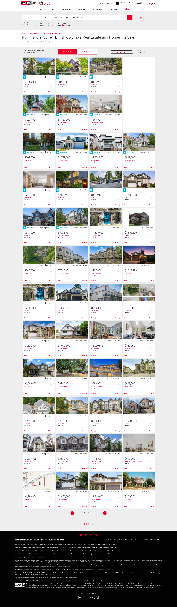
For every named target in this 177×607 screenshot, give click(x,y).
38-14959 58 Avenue (130, 311)
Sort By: (140, 50)
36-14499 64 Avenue (130, 160)
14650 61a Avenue (29, 122)
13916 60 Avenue (28, 461)
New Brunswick (61, 544)
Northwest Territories (85, 544)
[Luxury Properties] (123, 3)
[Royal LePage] (35, 3)
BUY (41, 9)
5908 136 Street (129, 273)
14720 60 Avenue (62, 348)
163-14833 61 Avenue (63, 235)
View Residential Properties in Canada (24, 557)
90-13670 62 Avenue (63, 273)
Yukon (110, 544)
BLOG (109, 539)
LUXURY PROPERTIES (117, 539)
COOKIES (151, 539)
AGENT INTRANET (135, 539)
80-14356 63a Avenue (30, 198)
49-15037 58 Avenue (96, 386)
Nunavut (115, 544)
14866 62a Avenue (129, 235)
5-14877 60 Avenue (63, 85)
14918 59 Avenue (95, 499)
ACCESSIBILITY (157, 539)
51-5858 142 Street (63, 198)
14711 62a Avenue (29, 348)
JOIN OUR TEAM (98, 9)
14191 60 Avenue (62, 122)
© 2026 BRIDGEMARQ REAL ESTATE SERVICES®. (31, 540)
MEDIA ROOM (104, 539)
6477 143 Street (28, 386)
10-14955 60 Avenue (29, 160)
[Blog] (152, 3)
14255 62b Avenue (130, 424)
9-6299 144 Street (29, 235)
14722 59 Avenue (62, 499)
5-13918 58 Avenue (29, 424)
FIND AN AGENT (66, 9)
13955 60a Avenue (63, 160)
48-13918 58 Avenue (130, 348)
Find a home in (18, 544)
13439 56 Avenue (95, 198)
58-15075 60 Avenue (29, 273)
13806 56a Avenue (29, 499)
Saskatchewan (53, 544)
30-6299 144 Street (96, 461)
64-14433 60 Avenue (96, 424)
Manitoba (46, 544)
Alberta (32, 544)
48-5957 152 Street (130, 386)
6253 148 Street (95, 160)
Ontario (24, 544)
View (50, 92)
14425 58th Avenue (96, 85)
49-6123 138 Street (96, 273)
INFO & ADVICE (80, 9)
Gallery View (67, 52)
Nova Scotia (94, 544)
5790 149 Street (95, 348)
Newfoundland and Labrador (73, 544)
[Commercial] (139, 3)
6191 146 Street (129, 198)
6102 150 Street (129, 499)
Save (25, 92)
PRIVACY (146, 539)
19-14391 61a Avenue (97, 122)
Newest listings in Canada (39, 557)
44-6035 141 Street (63, 461)
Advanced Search (139, 18)
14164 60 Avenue (62, 386)
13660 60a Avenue (63, 311)
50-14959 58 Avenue (63, 424)
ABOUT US (114, 9)
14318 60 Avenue (95, 235)
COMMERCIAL (126, 539)
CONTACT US (97, 539)
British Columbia (39, 544)
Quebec (28, 544)
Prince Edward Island (103, 544)
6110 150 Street (28, 85)
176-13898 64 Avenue (97, 311)
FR (135, 9)
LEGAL (141, 539)
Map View (87, 52)
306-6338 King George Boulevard (133, 461)
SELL (52, 9)
